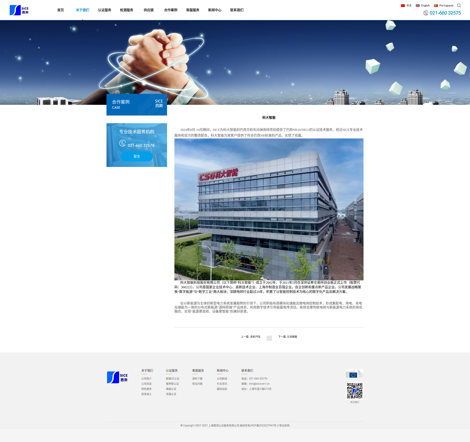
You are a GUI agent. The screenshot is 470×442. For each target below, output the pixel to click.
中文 (409, 5)
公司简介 (146, 378)
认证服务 (172, 370)
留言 (136, 156)
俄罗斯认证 (172, 383)
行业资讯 (222, 383)
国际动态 (222, 388)
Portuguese (446, 5)
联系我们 (247, 370)
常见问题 (197, 383)
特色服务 (146, 388)
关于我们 (147, 370)
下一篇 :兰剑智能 (287, 336)
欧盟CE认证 (172, 378)
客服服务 (198, 370)
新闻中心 (223, 370)
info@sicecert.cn (259, 383)
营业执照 (284, 425)
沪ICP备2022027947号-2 (264, 425)
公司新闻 (222, 378)
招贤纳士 (146, 394)
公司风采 (146, 383)
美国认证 (171, 388)
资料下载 (197, 378)
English (425, 5)
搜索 (459, 5)
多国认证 (171, 394)
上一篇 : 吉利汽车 (251, 336)
